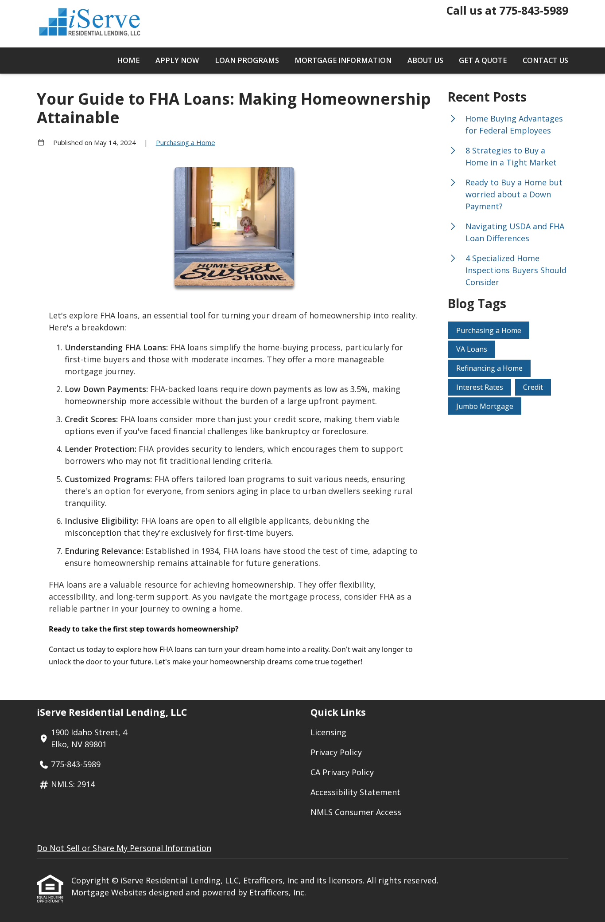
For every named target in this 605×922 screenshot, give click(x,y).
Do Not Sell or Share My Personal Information (124, 848)
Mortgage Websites (110, 892)
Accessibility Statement (355, 792)
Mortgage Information (343, 60)
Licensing (328, 732)
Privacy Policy (336, 752)
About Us (425, 60)
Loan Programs (247, 60)
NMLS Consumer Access (355, 812)
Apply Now (177, 60)
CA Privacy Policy (342, 772)
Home (128, 60)
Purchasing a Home (185, 142)
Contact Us (545, 60)
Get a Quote (483, 60)
